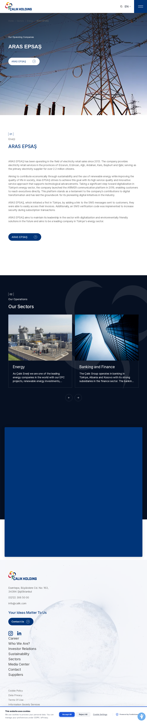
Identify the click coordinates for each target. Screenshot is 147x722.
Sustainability (18, 654)
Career (13, 638)
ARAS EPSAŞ (42, 21)
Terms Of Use (15, 699)
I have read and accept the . (40, 546)
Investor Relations (22, 649)
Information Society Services (24, 704)
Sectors (20, 21)
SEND (132, 548)
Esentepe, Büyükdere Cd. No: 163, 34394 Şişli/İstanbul (28, 589)
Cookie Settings (100, 714)
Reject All (83, 714)
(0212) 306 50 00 (18, 597)
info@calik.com (17, 603)
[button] (68, 397)
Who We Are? (19, 643)
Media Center (18, 664)
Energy (30, 21)
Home (11, 21)
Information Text (57, 546)
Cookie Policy (15, 690)
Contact (14, 669)
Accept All (66, 714)
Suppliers (15, 675)
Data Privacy (15, 695)
